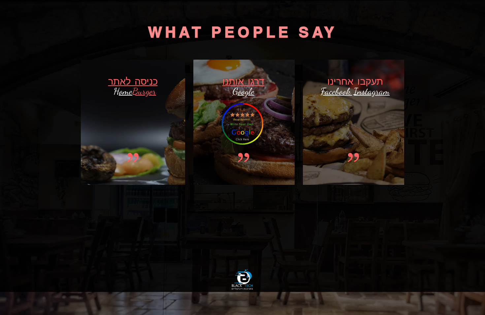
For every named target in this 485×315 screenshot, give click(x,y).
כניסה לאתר (133, 81)
